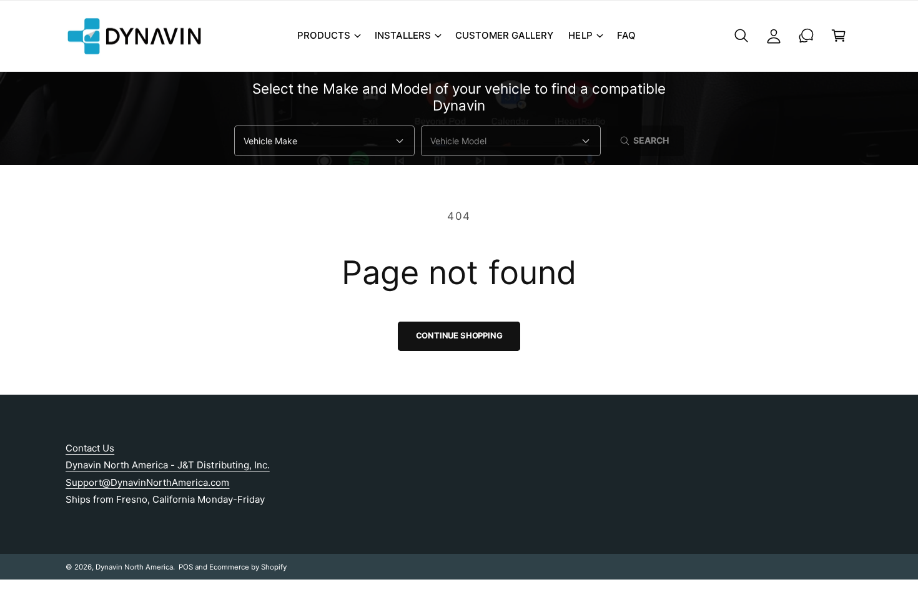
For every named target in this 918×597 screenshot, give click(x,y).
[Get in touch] (806, 35)
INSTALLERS (403, 35)
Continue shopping (459, 335)
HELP (580, 35)
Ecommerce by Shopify (248, 567)
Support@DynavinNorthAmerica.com (148, 482)
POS (186, 567)
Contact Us (90, 448)
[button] (328, 36)
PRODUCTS (323, 35)
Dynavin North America (134, 567)
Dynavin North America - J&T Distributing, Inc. (168, 465)
